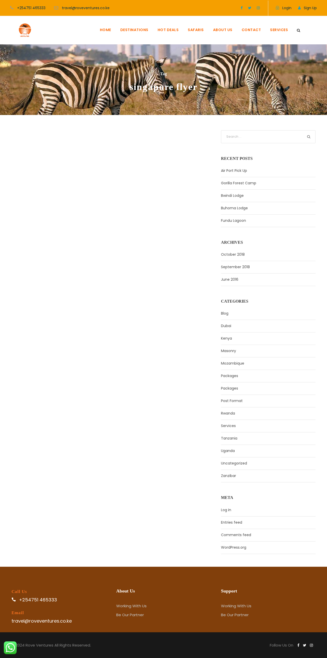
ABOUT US (222, 29)
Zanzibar (228, 475)
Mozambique (232, 363)
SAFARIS (196, 29)
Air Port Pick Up (234, 170)
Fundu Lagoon (233, 220)
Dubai (226, 325)
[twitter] (249, 7)
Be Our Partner (130, 614)
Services (228, 425)
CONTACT (251, 29)
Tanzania (229, 438)
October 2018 (233, 254)
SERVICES (279, 29)
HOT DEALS (168, 29)
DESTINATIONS (134, 29)
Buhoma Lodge (234, 208)
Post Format (232, 400)
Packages (229, 375)
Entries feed (231, 522)
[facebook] (242, 7)
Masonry (228, 350)
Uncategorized (234, 463)
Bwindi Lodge (232, 195)
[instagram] (258, 7)
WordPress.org (233, 547)
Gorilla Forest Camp (238, 183)
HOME (105, 29)
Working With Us (131, 606)
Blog (224, 313)
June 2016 (229, 279)
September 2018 (235, 266)
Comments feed (236, 534)
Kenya (226, 338)
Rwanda (228, 413)
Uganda (228, 450)
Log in (226, 509)
